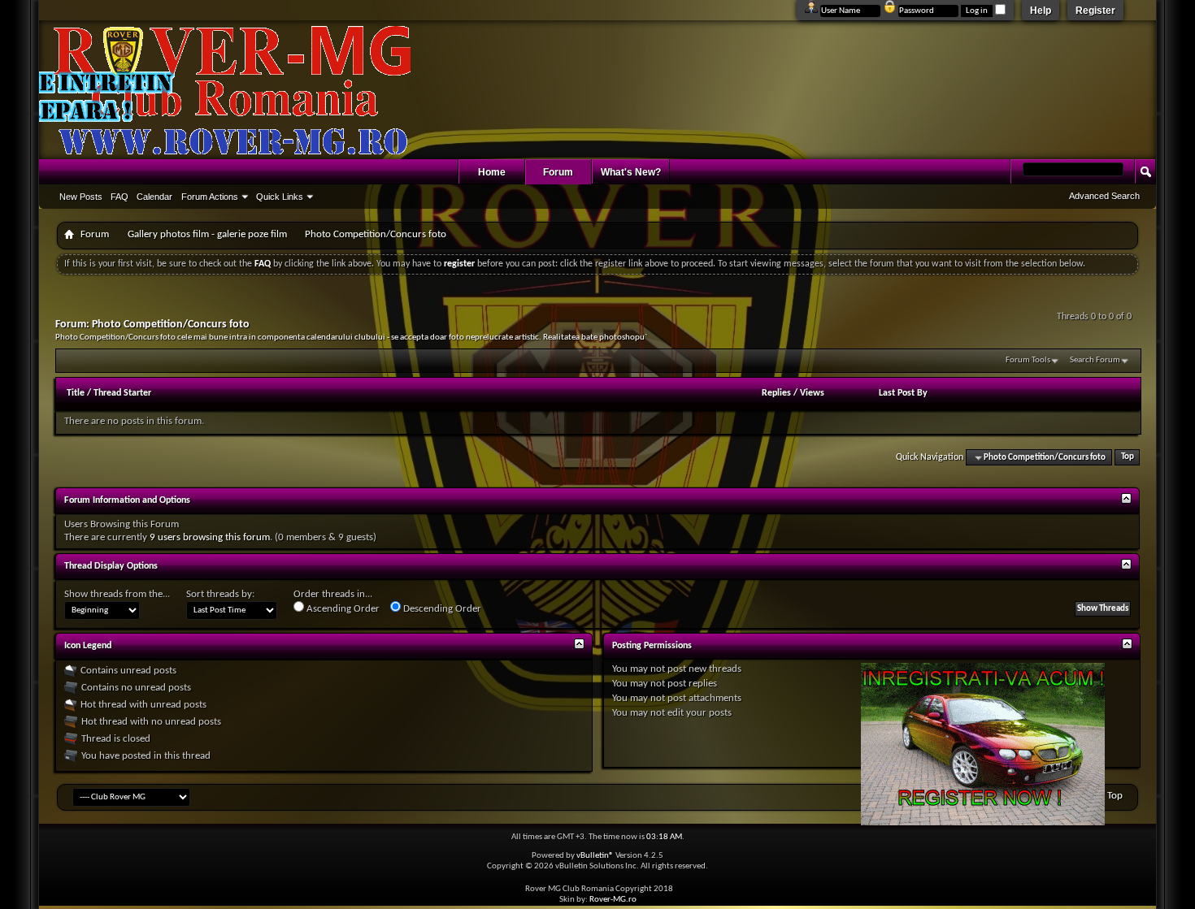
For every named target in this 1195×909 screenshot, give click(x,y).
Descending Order (441, 609)
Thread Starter (122, 393)
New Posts (80, 196)
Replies (776, 393)
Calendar (154, 196)
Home (492, 172)
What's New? (631, 172)
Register (1095, 10)
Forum (558, 172)
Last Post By (903, 393)
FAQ (119, 196)
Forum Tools (1028, 360)
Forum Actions (209, 196)
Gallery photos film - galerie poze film (207, 234)
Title (76, 393)
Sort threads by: (220, 594)
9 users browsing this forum (210, 537)
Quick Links (279, 196)
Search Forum (1095, 360)
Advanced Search (1104, 196)
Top (1127, 457)
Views (812, 393)
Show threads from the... (117, 594)
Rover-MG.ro (613, 899)
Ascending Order (342, 609)
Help (1040, 10)
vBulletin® (595, 855)
